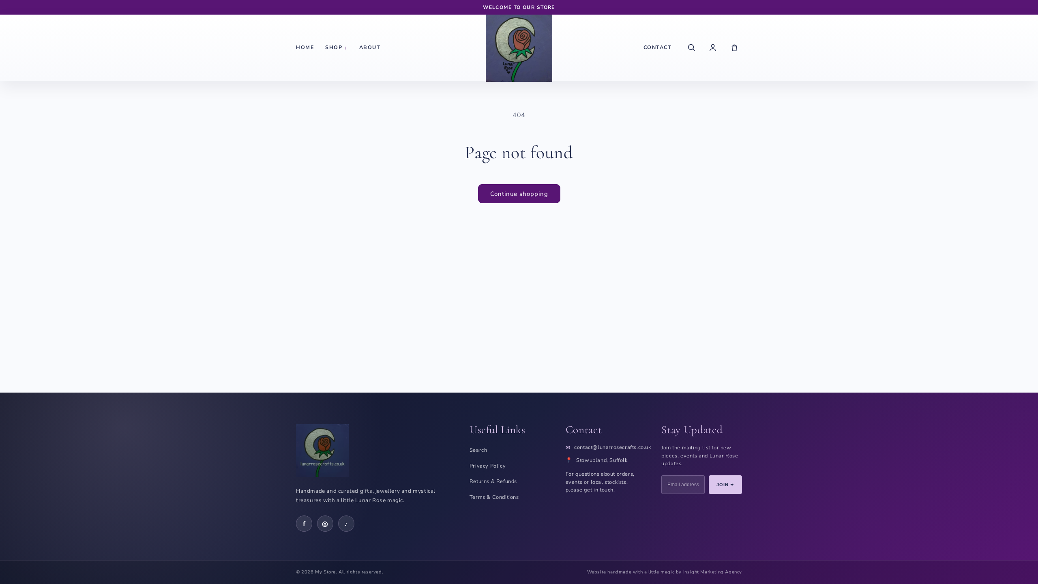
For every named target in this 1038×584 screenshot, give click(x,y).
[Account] (713, 47)
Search (478, 450)
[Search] (691, 47)
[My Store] (519, 47)
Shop (336, 47)
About (370, 47)
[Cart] (734, 47)
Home (305, 47)
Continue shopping (519, 194)
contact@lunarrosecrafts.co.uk (612, 447)
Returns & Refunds (493, 481)
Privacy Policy (488, 466)
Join (725, 484)
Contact (657, 47)
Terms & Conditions (494, 497)
